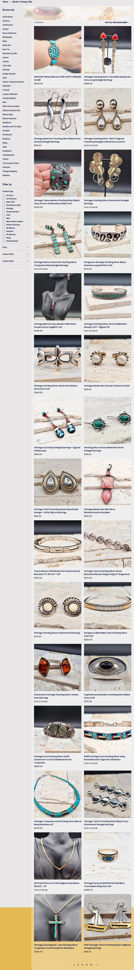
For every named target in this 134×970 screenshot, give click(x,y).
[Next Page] (97, 964)
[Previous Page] (68, 964)
